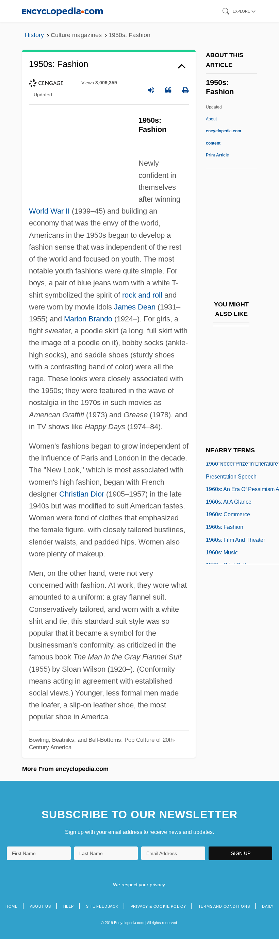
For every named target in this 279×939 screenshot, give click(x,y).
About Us (40, 906)
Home (11, 906)
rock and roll (142, 295)
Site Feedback (102, 906)
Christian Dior (81, 494)
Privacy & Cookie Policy (158, 906)
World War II (49, 211)
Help (68, 906)
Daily (268, 906)
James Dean (134, 307)
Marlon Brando (88, 319)
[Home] (62, 11)
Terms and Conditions (224, 906)
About (223, 131)
